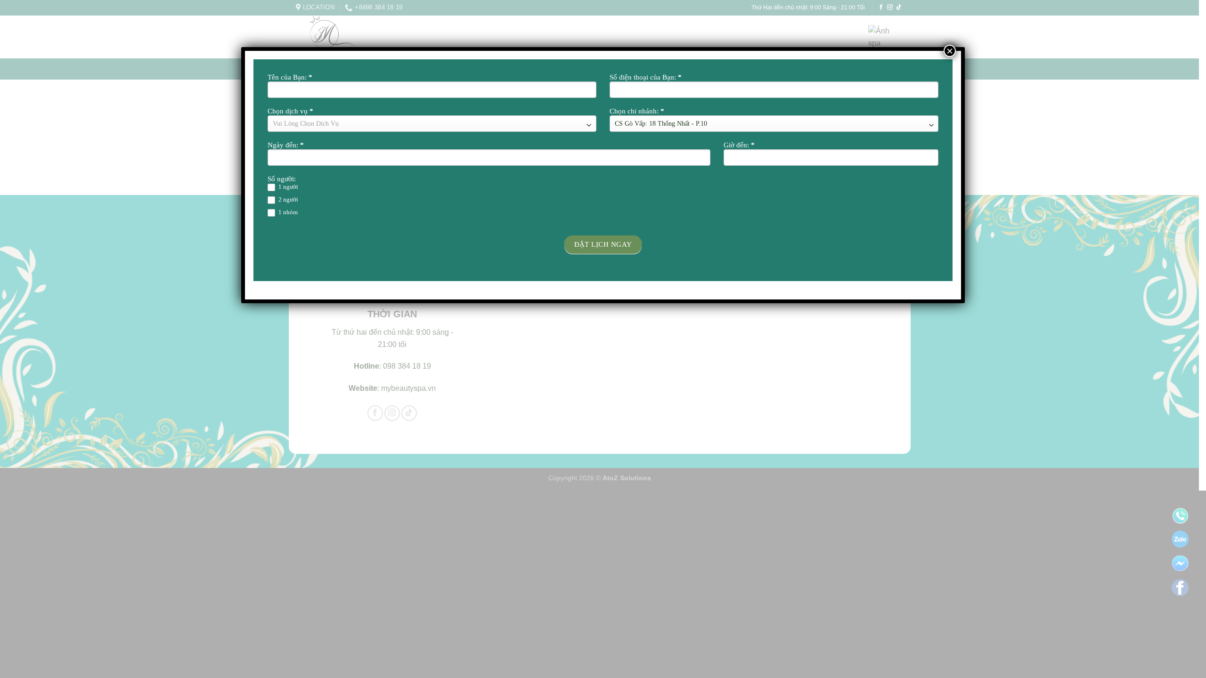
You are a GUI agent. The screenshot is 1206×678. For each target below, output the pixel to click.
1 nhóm (287, 212)
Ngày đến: (286, 145)
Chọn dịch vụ (290, 111)
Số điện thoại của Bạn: (646, 77)
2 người (287, 199)
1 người (287, 186)
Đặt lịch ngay (603, 244)
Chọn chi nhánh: (637, 111)
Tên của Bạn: (290, 77)
